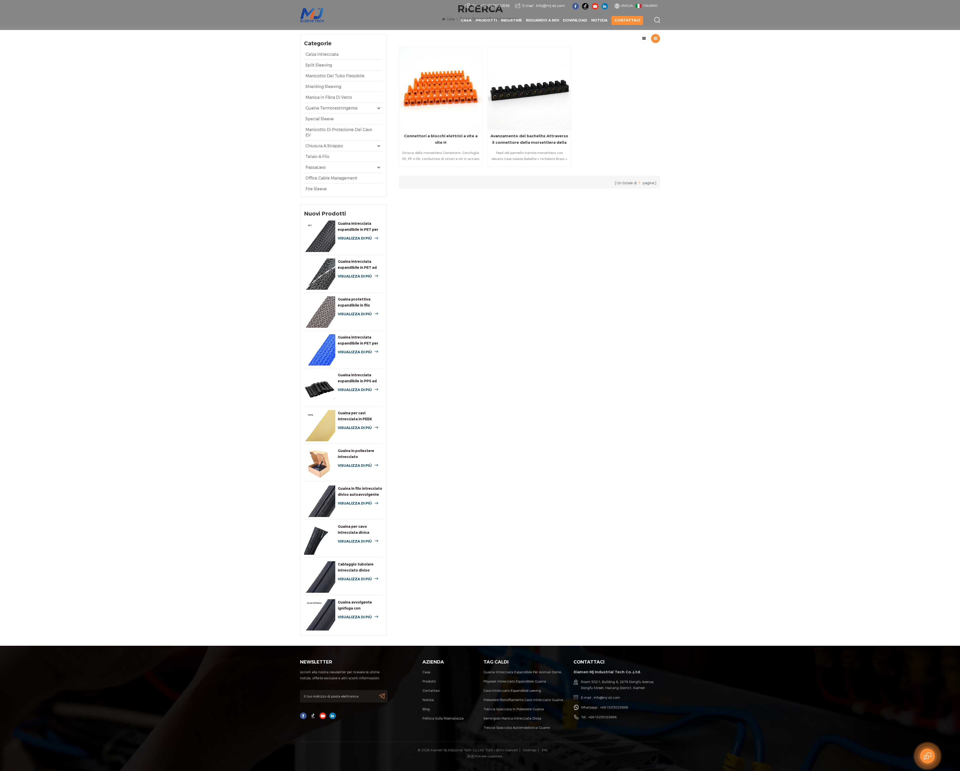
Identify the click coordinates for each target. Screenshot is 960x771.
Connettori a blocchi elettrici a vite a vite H (441, 139)
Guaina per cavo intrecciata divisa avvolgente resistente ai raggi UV (360, 530)
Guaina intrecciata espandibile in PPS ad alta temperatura (357, 378)
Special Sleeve (320, 118)
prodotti (429, 681)
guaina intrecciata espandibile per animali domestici (524, 672)
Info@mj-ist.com (550, 6)
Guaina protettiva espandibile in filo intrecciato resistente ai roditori (360, 302)
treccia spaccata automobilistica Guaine (517, 728)
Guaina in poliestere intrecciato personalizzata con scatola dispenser (356, 454)
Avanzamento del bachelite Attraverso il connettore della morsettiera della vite (529, 140)
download (575, 20)
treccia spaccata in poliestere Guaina (514, 709)
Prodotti (486, 20)
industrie (511, 20)
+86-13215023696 (495, 6)
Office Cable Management (331, 178)
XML (545, 750)
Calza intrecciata (322, 54)
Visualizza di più (355, 238)
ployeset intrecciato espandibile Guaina (515, 681)
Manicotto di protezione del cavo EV (339, 132)
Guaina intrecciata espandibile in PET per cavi (358, 340)
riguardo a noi (542, 20)
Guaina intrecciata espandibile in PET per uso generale (358, 226)
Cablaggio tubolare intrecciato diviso (356, 567)
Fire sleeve (316, 188)
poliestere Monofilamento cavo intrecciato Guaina (523, 700)
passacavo (316, 167)
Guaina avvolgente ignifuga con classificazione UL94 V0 (359, 605)
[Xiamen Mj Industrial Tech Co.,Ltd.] (312, 14)
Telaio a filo (317, 156)
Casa (466, 20)
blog (426, 709)
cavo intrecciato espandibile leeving (512, 690)
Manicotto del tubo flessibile (335, 75)
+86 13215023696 (614, 707)
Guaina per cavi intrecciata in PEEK (355, 416)
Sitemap (529, 750)
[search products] (657, 20)
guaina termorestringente (332, 108)
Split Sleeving (319, 64)
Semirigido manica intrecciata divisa (512, 718)
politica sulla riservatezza (443, 718)
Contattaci (627, 20)
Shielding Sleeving (323, 86)
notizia (599, 20)
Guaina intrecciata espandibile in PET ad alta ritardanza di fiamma (357, 264)
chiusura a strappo (324, 145)
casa (426, 672)
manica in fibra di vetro (329, 97)
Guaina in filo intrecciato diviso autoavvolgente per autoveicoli (360, 492)
